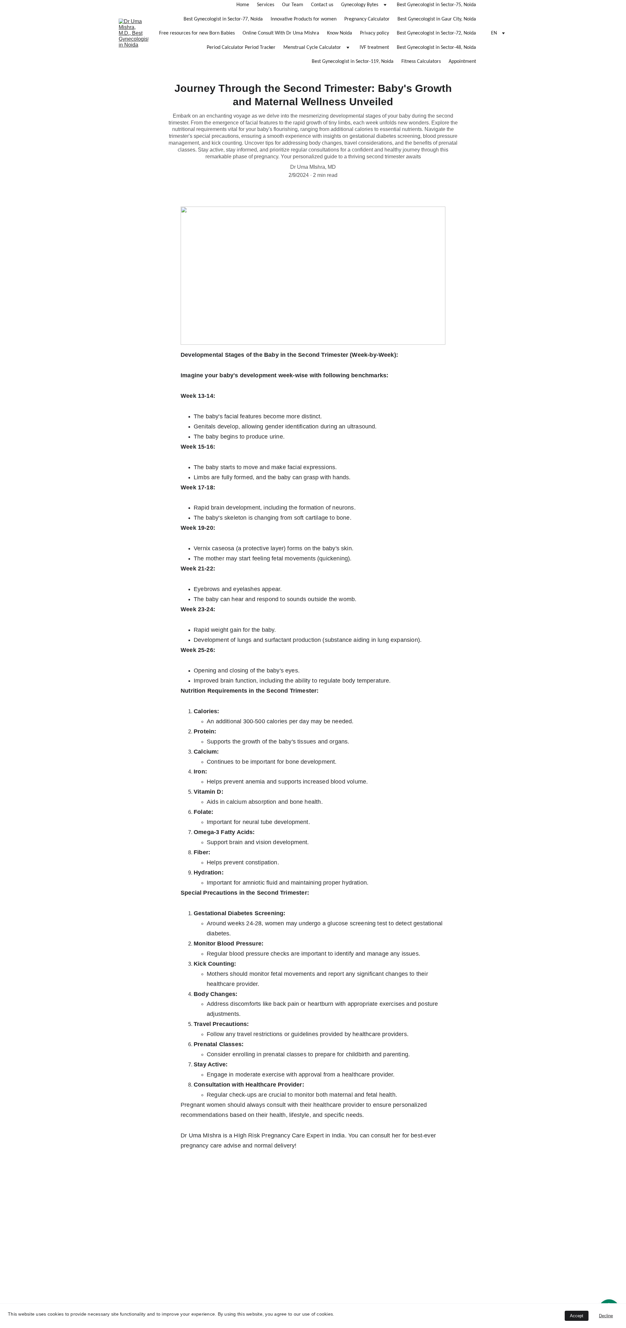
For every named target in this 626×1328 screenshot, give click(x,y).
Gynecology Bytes (359, 4)
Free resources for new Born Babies (197, 33)
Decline (606, 1315)
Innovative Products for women (303, 19)
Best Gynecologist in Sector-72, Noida (436, 33)
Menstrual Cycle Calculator (312, 47)
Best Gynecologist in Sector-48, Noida (436, 47)
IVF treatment (374, 47)
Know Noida (339, 33)
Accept (576, 1315)
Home (242, 4)
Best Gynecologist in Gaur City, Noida (436, 19)
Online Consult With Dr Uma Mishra (281, 33)
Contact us (322, 4)
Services (265, 4)
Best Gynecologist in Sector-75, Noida (436, 4)
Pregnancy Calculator (367, 19)
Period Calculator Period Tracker (241, 47)
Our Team (292, 4)
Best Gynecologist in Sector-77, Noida (223, 19)
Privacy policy (374, 33)
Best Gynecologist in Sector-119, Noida (353, 61)
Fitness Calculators (421, 61)
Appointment (462, 61)
